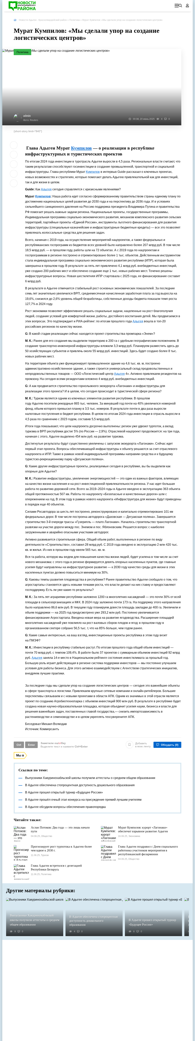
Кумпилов (95, 20)
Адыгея (46, 189)
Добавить (143, 745)
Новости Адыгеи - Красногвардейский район (43, 20)
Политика (74, 20)
